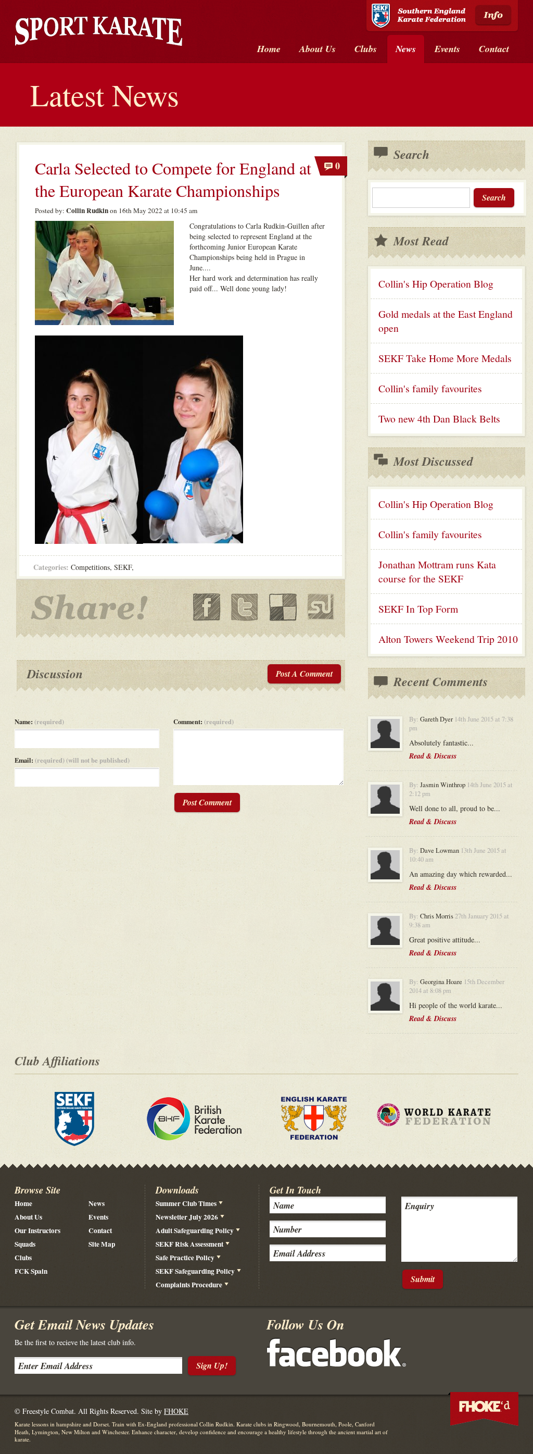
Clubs (23, 1257)
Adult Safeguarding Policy (195, 1230)
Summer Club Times (186, 1203)
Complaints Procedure (189, 1284)
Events (98, 1217)
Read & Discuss (432, 756)
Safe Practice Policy (185, 1257)
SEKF (123, 567)
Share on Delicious (283, 607)
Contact (100, 1230)
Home (23, 1203)
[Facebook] (336, 1364)
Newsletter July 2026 (187, 1217)
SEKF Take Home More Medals (445, 358)
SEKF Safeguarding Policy (195, 1271)
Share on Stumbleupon (321, 607)
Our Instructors (37, 1230)
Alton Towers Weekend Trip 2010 (448, 639)
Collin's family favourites (430, 388)
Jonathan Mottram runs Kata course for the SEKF (437, 571)
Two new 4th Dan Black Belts (439, 419)
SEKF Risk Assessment (189, 1244)
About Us (28, 1217)
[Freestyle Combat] (99, 33)
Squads (25, 1244)
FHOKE (176, 1411)
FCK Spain (31, 1271)
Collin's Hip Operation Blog (435, 284)
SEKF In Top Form (418, 609)
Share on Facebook (207, 607)
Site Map (101, 1244)
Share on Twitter (245, 607)
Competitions (90, 567)
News (96, 1203)
